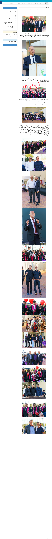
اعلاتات (32, 3)
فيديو (22, 3)
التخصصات (40, 3)
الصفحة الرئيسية (47, 7)
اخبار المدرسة (36, 3)
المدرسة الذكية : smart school (12, 41)
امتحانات (29, 3)
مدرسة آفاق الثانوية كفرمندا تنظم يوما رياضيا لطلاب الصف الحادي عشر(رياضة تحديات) (8, 23)
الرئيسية (46, 3)
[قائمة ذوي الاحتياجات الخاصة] (1, 2)
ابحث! (11, 3)
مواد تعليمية (25, 3)
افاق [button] (43, 3)
